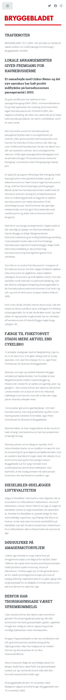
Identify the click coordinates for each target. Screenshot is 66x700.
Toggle (7, 6)
